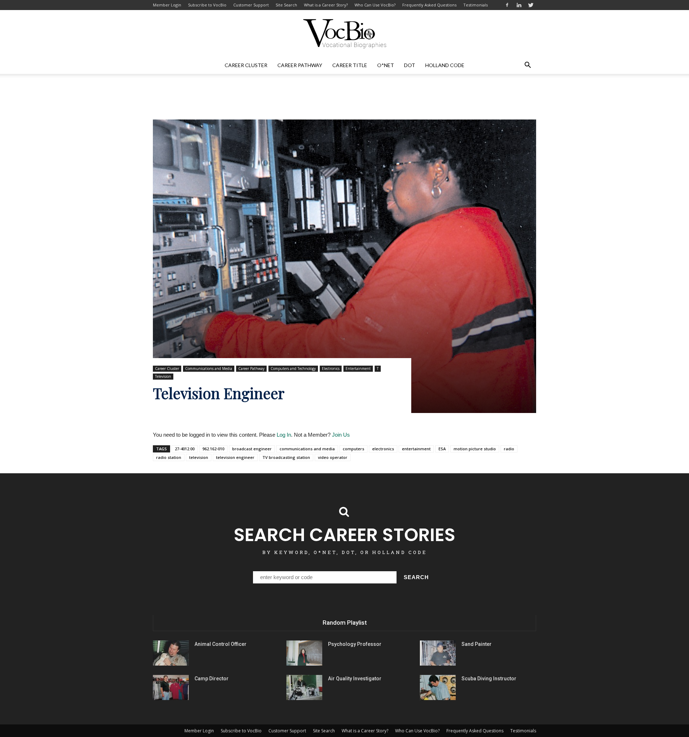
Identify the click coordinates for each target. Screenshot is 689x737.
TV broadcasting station (286, 457)
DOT (409, 65)
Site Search (286, 5)
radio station (168, 457)
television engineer (235, 457)
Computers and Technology (293, 368)
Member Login (167, 5)
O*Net (385, 65)
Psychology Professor (354, 644)
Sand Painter (476, 644)
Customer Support (251, 5)
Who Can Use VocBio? (375, 5)
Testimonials (475, 5)
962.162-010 (213, 448)
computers (353, 448)
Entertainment (358, 368)
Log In (284, 435)
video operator (332, 457)
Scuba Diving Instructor (488, 678)
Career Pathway (299, 65)
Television (163, 376)
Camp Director (211, 678)
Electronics (330, 368)
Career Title (349, 65)
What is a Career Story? (326, 5)
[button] (527, 65)
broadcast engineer (252, 448)
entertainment (416, 448)
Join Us (341, 435)
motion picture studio (475, 448)
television (198, 457)
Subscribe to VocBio (207, 5)
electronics (383, 448)
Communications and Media (208, 368)
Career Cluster (246, 65)
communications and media (307, 448)
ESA (442, 448)
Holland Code (444, 65)
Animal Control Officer (220, 644)
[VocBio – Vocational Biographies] (344, 34)
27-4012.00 (184, 448)
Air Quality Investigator (354, 678)
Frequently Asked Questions (429, 5)
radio (509, 448)
